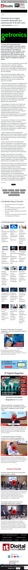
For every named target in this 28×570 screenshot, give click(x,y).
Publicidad (24, 540)
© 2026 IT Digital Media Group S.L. (10, 535)
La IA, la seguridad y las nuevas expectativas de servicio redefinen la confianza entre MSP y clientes (22, 316)
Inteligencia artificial (15, 192)
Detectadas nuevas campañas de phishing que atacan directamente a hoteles (5, 314)
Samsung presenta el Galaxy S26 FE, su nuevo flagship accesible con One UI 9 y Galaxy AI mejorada (5, 278)
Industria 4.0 (6, 192)
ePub (20, 400)
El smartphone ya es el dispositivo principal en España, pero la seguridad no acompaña (13, 276)
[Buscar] (3, 1)
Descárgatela (22, 7)
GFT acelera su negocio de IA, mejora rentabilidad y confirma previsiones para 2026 (13, 314)
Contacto (16, 540)
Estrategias (22, 190)
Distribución (11, 190)
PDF (16, 400)
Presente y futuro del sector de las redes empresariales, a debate (13, 473)
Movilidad (5, 190)
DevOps (17, 190)
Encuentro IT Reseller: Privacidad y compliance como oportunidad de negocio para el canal (14, 331)
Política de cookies (7, 537)
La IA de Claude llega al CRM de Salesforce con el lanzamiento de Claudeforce (13, 235)
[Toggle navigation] (3, 11)
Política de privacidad (6, 540)
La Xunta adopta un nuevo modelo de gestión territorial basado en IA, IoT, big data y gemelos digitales (22, 236)
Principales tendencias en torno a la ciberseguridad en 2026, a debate (12, 503)
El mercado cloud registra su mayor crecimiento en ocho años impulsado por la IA (22, 276)
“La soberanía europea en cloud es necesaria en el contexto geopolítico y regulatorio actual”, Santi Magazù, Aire (13, 438)
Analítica (22, 192)
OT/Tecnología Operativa (14, 194)
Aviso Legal (23, 535)
